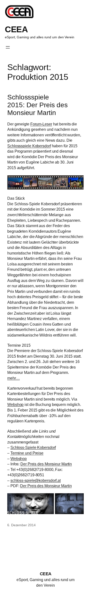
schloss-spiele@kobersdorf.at (35, 480)
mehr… (13, 378)
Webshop (15, 404)
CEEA (16, 29)
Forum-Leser (41, 124)
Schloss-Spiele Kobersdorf (33, 447)
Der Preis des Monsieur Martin (46, 464)
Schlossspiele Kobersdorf (29, 146)
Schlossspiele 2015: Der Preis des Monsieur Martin (37, 104)
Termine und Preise (26, 453)
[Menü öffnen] (8, 47)
